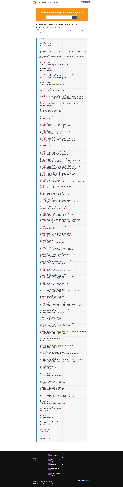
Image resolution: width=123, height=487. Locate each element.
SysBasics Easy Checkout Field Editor (56, 459)
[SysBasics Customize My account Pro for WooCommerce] (49, 465)
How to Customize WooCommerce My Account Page (68, 459)
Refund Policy (35, 462)
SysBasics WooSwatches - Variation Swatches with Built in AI (55, 455)
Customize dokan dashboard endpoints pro (55, 469)
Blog (34, 456)
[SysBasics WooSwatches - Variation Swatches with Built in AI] (49, 456)
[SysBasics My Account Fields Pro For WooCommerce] (49, 475)
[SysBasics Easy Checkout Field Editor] (49, 460)
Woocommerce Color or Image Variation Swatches (58, 35)
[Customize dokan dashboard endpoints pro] (49, 470)
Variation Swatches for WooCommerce (66, 462)
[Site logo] (35, 2)
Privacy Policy (35, 460)
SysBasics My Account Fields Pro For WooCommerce (56, 473)
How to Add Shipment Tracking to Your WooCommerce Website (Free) (68, 456)
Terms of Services (36, 463)
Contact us (35, 458)
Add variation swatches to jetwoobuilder (67, 465)
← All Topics (39, 32)
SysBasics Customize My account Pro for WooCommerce (56, 464)
